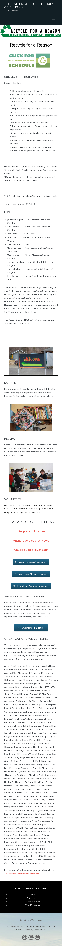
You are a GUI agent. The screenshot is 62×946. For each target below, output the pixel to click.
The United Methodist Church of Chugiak (30, 5)
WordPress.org (32, 905)
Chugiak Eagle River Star (31, 549)
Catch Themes (41, 929)
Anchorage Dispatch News (31, 540)
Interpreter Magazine (31, 531)
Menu (53, 20)
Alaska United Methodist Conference (21, 873)
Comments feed (32, 901)
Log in (32, 894)
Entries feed (32, 898)
